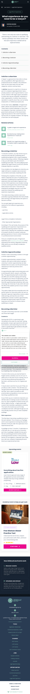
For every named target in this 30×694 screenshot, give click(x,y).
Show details (22, 353)
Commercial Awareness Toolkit (15, 629)
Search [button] (2, 2)
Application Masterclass (15, 627)
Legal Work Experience (15, 678)
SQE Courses (15, 641)
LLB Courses (15, 647)
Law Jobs (15, 661)
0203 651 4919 (15, 612)
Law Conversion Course (15, 649)
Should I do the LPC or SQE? (15, 632)
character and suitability (17, 240)
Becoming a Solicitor (9, 57)
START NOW (14, 546)
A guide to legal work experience (16, 127)
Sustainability (16, 692)
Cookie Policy (15, 689)
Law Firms (15, 675)
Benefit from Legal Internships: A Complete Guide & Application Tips (17, 142)
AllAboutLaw (15, 2)
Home (2, 7)
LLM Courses (15, 644)
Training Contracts (15, 658)
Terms (15, 683)
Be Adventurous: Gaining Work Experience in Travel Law (15, 134)
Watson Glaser (15, 635)
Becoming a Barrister (9, 68)
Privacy (15, 686)
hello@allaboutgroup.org (15, 607)
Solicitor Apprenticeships (11, 63)
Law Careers (7, 7)
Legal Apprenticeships (15, 664)
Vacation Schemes (15, 655)
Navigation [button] (28, 2)
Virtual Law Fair (15, 670)
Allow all (15, 358)
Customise (14, 362)
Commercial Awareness (15, 673)
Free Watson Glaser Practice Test (12, 532)
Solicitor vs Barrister (9, 52)
